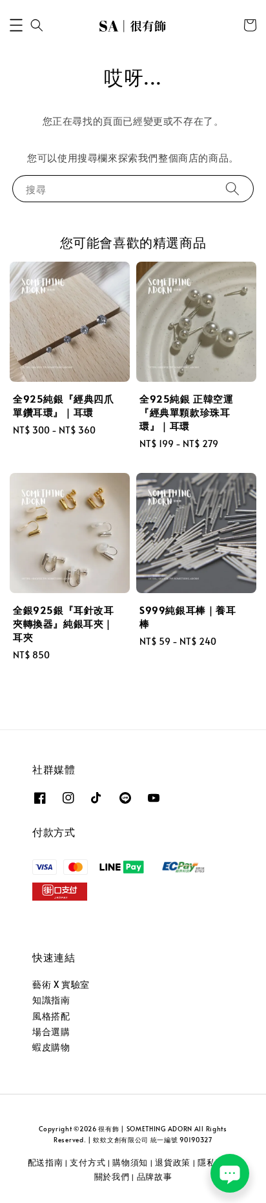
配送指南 (45, 1162)
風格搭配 (51, 1016)
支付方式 (87, 1162)
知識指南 (51, 1000)
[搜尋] (232, 188)
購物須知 (130, 1162)
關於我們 (112, 1176)
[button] (16, 25)
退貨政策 (172, 1162)
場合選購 (51, 1031)
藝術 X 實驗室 (61, 984)
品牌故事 (154, 1176)
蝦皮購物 (51, 1047)
